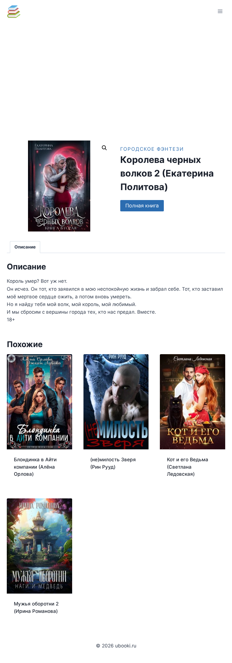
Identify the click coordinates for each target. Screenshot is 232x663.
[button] (104, 148)
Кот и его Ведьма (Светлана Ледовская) (187, 467)
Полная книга (142, 206)
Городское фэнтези (152, 149)
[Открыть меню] (220, 11)
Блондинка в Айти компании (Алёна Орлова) (35, 467)
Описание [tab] (25, 247)
